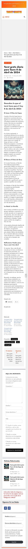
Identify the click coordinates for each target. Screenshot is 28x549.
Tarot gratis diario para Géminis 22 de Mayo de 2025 (17, 479)
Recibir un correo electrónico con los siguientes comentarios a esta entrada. (13, 436)
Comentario (9, 386)
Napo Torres (8, 76)
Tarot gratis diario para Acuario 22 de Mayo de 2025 (12, 3)
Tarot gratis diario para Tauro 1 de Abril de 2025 (8, 329)
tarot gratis (8, 345)
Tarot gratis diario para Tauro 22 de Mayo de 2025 (17, 467)
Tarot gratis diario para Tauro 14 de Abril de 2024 (8, 321)
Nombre (8, 405)
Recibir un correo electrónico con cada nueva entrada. (13, 443)
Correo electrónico (11, 412)
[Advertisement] (14, 35)
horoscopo (14, 339)
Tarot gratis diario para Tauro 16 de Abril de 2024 (18, 321)
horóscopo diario (9, 342)
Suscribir (14, 542)
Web (7, 419)
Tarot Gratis (8, 63)
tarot (18, 342)
